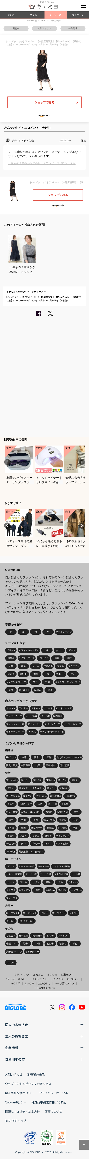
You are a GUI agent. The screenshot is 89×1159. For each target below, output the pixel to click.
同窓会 (10, 658)
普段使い (62, 890)
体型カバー (36, 827)
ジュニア (11, 935)
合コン (59, 650)
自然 (38, 890)
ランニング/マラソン (16, 682)
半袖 (23, 820)
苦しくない (12, 780)
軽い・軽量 (12, 812)
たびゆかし (44, 983)
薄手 (11, 820)
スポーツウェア (52, 724)
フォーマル (12, 898)
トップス (11, 708)
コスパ (48, 843)
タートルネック (27, 866)
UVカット (11, 757)
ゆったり (52, 804)
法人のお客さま (16, 1036)
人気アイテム (44, 28)
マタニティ (74, 666)
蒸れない (37, 780)
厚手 (76, 812)
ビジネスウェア (64, 708)
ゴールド (11, 921)
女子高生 (23, 935)
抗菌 (38, 765)
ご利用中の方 (15, 1059)
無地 (60, 882)
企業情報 (11, 1047)
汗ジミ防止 (51, 765)
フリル (23, 882)
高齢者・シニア (14, 951)
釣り (11, 690)
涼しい (10, 788)
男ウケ (48, 835)
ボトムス (35, 708)
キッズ (33, 15)
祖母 (25, 943)
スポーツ (60, 674)
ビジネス (11, 650)
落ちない (51, 788)
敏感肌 (50, 827)
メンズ (11, 15)
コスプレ (11, 962)
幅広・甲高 (49, 820)
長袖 (36, 820)
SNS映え (11, 851)
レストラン (43, 658)
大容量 (64, 804)
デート (71, 650)
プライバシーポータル (53, 1093)
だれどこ (38, 974)
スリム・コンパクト (31, 812)
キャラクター (32, 951)
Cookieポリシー (15, 1102)
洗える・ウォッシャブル (69, 757)
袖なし (62, 820)
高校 (69, 658)
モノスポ (58, 979)
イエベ (10, 835)
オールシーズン (64, 632)
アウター (23, 708)
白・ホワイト (13, 913)
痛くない (27, 796)
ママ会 (60, 666)
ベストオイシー (40, 979)
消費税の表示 (36, 1074)
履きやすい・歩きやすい (31, 788)
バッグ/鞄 (45, 716)
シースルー (43, 866)
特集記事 (73, 28)
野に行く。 (73, 979)
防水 (36, 757)
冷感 (24, 757)
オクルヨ (52, 974)
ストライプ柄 (61, 874)
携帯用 (49, 812)
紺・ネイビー (59, 913)
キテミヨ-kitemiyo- (16, 291)
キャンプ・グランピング (67, 682)
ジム (73, 674)
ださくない (41, 796)
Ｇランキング (21, 974)
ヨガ (35, 682)
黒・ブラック (30, 913)
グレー (44, 913)
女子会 (35, 666)
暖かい (75, 780)
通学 (36, 674)
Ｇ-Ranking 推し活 (44, 988)
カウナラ (15, 983)
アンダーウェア (14, 716)
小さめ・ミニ (25, 804)
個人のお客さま (16, 1024)
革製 (48, 882)
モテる (35, 835)
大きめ (10, 804)
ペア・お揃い (63, 843)
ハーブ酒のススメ (65, 983)
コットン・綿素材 (61, 866)
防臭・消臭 (12, 765)
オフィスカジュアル (29, 650)
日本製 (10, 827)
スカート (48, 708)
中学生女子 (36, 935)
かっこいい (76, 890)
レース (10, 882)
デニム (10, 866)
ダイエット (24, 690)
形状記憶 (64, 765)
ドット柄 (75, 874)
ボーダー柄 (31, 874)
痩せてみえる (13, 796)
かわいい (73, 882)
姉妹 (38, 943)
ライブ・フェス (27, 658)
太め (40, 804)
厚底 (75, 827)
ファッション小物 (15, 724)
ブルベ (23, 835)
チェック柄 (45, 874)
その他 (32, 732)
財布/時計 (58, 716)
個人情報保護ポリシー (19, 1093)
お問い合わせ (13, 1074)
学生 (75, 943)
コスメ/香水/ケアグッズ (52, 732)
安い (23, 843)
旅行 (57, 658)
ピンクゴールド (27, 921)
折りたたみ (62, 812)
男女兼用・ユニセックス (31, 851)
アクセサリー (34, 724)
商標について (53, 1111)
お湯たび (66, 974)
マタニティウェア (15, 732)
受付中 (16, 28)
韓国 (23, 827)
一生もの (11, 843)
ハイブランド (63, 835)
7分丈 (75, 820)
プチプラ (35, 843)
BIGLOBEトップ (15, 1121)
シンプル (11, 890)
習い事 (23, 674)
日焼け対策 (70, 796)
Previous (7, 462)
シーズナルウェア (72, 724)
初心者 (50, 935)
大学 (11, 666)
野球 (47, 682)
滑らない (25, 780)
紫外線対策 (55, 796)
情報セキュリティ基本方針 (22, 1111)
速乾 (49, 757)
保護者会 (48, 666)
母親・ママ (12, 943)
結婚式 (37, 690)
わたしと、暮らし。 (17, 979)
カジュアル (24, 890)
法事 (50, 690)
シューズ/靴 (31, 716)
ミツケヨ (29, 983)
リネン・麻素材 (14, 874)
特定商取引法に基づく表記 (48, 1102)
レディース (55, 15)
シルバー (73, 913)
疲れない (62, 780)
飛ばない (50, 780)
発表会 (10, 674)
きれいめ (50, 890)
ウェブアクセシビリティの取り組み (28, 1084)
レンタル (62, 827)
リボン (35, 882)
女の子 (50, 943)
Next (82, 462)
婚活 (23, 666)
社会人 (62, 943)
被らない (64, 788)
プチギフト (63, 935)
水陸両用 (25, 765)
